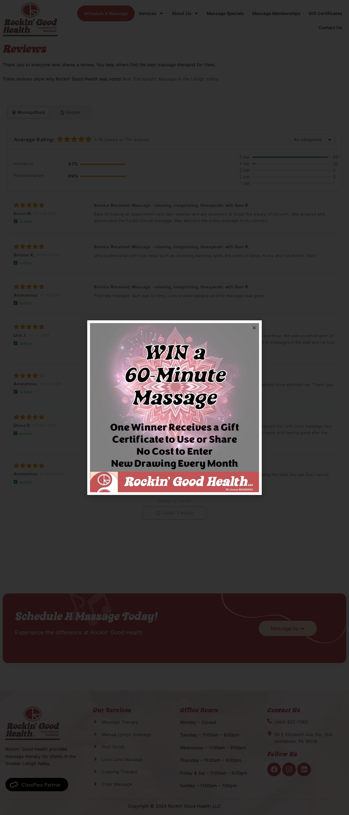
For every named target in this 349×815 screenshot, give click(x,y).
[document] (174, 407)
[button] (254, 328)
